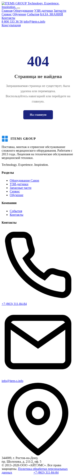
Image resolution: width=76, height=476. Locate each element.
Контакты (8, 18)
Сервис (7, 14)
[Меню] (18, 8)
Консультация (11, 25)
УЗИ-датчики (43, 10)
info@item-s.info (34, 21)
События (33, 14)
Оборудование (23, 10)
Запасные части (20, 187)
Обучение (19, 14)
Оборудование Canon (24, 180)
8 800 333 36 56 (12, 21)
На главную (38, 114)
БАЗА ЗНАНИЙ (51, 14)
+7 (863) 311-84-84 (14, 304)
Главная (7, 10)
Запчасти (60, 10)
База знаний (25, 472)
